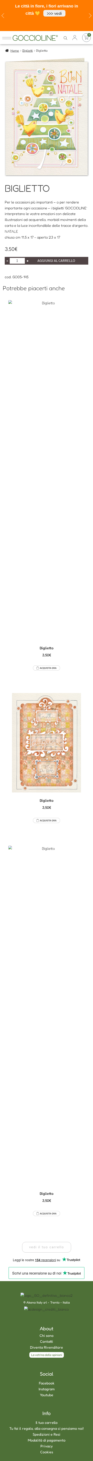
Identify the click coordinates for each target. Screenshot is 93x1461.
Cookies (46, 1452)
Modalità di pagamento (46, 1440)
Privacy (46, 1446)
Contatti (46, 1341)
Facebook (46, 1383)
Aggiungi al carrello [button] (46, 668)
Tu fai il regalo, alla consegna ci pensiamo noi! (46, 1428)
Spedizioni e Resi (46, 1434)
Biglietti (27, 50)
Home (14, 50)
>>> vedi (54, 13)
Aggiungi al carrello (56, 260)
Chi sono (46, 1335)
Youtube (46, 1395)
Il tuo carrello (47, 1422)
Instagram (47, 1389)
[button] (46, 1247)
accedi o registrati (74, 37)
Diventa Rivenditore (46, 1347)
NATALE (11, 231)
